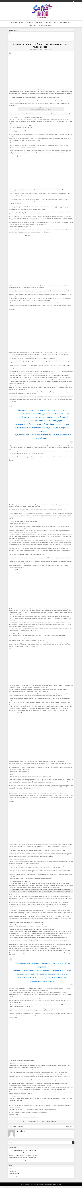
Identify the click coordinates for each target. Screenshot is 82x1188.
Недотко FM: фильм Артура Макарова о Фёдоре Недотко (22, 1157)
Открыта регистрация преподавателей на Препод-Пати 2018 (23, 1155)
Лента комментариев (14, 1173)
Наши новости (39, 22)
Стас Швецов (58, 193)
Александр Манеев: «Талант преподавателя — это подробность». (41, 45)
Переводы (33, 25)
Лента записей (12, 1171)
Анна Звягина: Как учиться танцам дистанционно (20, 1160)
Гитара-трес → (70, 1126)
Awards (42, 89)
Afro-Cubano (12, 195)
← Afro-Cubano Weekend (15, 1126)
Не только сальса (51, 22)
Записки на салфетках (17, 22)
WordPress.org (13, 1176)
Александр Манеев (52, 1121)
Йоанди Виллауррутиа (30, 931)
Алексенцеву (63, 206)
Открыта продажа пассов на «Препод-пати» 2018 (21, 1152)
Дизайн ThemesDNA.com (54, 1184)
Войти (10, 1169)
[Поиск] (73, 1)
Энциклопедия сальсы (45, 25)
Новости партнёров (65, 22)
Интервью (30, 22)
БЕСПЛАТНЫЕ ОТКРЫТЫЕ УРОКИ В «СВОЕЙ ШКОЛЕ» (22, 1150)
